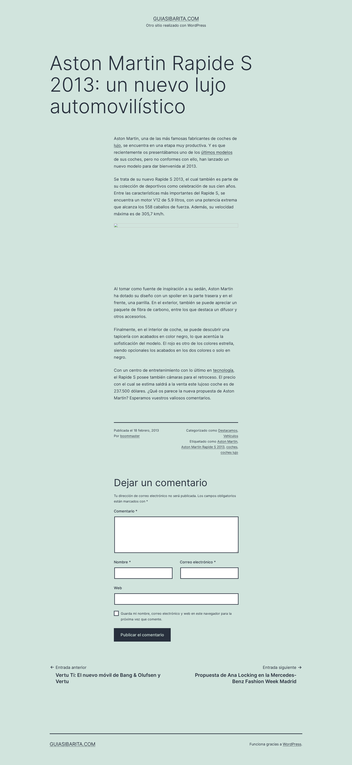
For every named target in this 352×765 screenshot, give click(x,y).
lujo (117, 145)
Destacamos (227, 430)
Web (118, 588)
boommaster (130, 436)
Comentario (125, 511)
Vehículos (230, 436)
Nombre (122, 562)
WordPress (292, 744)
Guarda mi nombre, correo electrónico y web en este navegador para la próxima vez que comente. (176, 616)
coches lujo (229, 452)
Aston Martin (227, 441)
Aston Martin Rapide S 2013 (202, 447)
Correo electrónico (198, 562)
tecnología (223, 370)
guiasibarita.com (176, 19)
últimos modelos (216, 152)
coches (231, 447)
